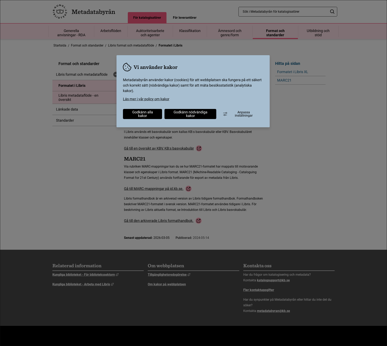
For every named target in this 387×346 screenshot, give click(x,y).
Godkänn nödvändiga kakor (190, 114)
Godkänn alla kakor (142, 114)
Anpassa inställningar (244, 113)
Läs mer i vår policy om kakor (146, 99)
